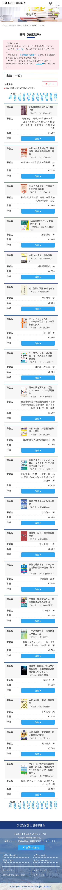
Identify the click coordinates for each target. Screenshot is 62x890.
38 (33, 99)
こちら (39, 63)
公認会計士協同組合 (14, 3)
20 (46, 95)
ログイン (20, 49)
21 (51, 95)
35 (20, 99)
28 (33, 97)
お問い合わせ (32, 847)
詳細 (37, 138)
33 (55, 97)
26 (24, 97)
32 (51, 97)
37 (29, 99)
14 (19, 95)
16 (28, 95)
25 (19, 97)
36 (24, 99)
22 (55, 95)
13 (15, 95)
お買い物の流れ (10, 855)
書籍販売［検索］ (15, 25)
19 (42, 95)
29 (37, 97)
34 (15, 99)
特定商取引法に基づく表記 (14, 875)
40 (42, 99)
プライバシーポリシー (42, 870)
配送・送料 (8, 860)
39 (38, 99)
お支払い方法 (39, 855)
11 (55, 93)
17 (33, 95)
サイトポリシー (9, 870)
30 (42, 97)
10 (51, 93)
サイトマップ (38, 875)
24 (15, 97)
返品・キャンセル (41, 860)
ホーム (4, 25)
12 (10, 95)
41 (47, 99)
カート (51, 83)
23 (10, 97)
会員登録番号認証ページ (29, 54)
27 (28, 97)
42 (51, 99)
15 (24, 95)
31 (46, 97)
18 (37, 95)
